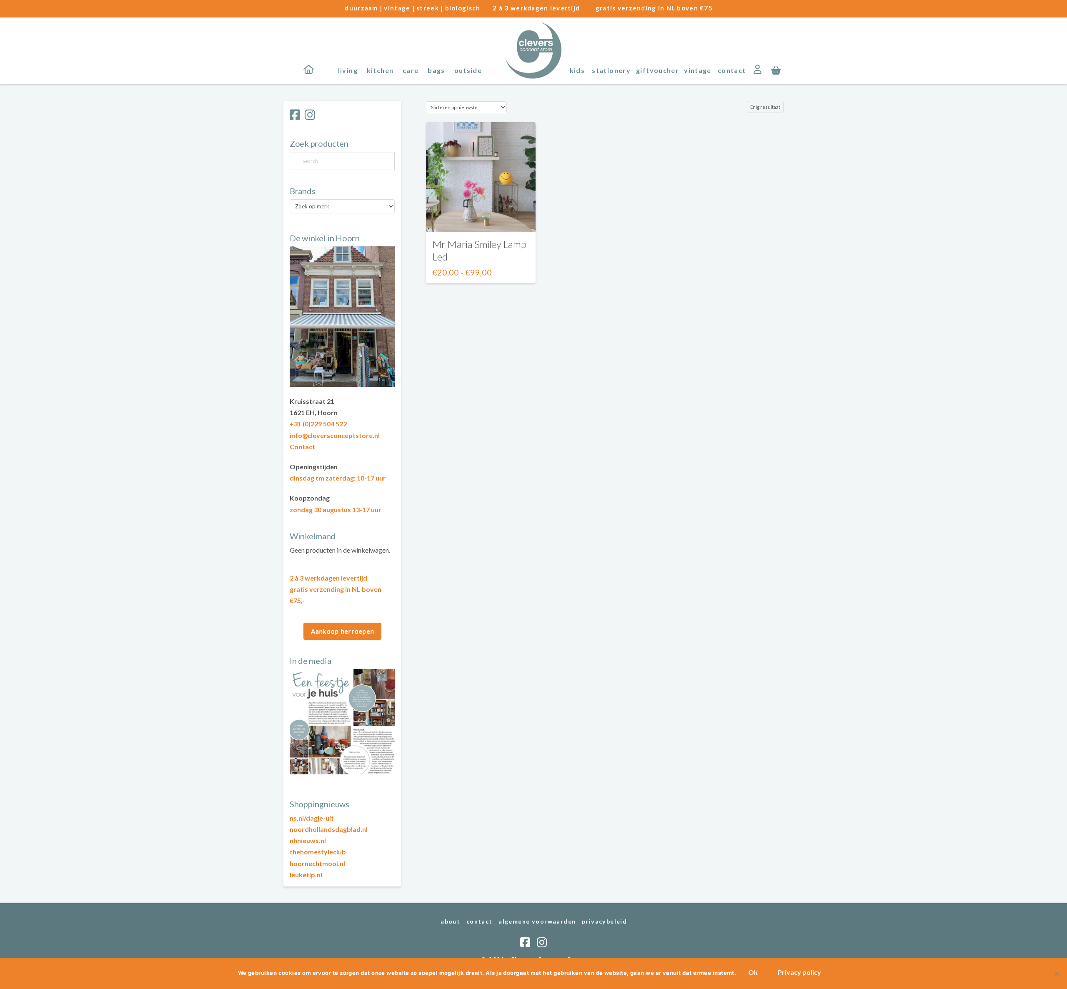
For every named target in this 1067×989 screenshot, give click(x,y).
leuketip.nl (306, 875)
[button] (776, 69)
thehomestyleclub (318, 852)
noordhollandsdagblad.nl (329, 829)
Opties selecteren (481, 217)
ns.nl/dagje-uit (312, 818)
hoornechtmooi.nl (317, 863)
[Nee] (1056, 973)
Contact (302, 447)
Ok (753, 972)
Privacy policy (799, 972)
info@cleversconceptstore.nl (335, 435)
